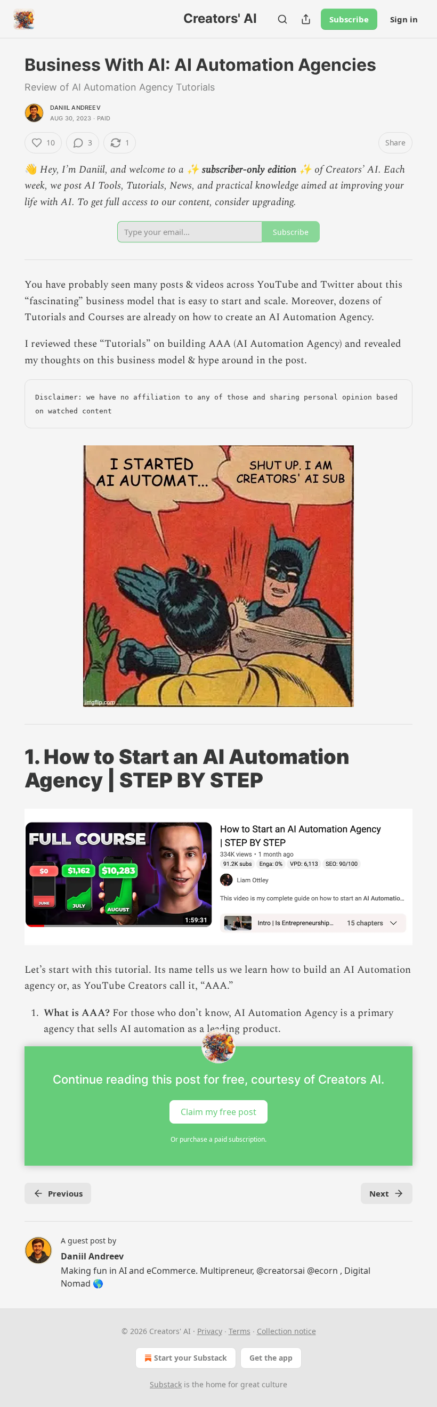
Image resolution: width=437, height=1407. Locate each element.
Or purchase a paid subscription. (218, 1139)
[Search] (282, 19)
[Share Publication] (306, 19)
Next (379, 1193)
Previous (65, 1193)
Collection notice (286, 1331)
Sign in (404, 19)
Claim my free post (218, 1111)
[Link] (9, 768)
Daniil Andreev (75, 107)
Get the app (271, 1358)
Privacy (209, 1331)
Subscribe (349, 19)
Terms (239, 1331)
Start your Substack (190, 1358)
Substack (166, 1384)
